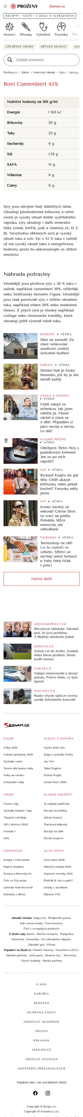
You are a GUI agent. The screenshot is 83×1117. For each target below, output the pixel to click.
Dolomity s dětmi (14, 894)
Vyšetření (43, 35)
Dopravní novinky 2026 (58, 873)
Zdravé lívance (53, 817)
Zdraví (46, 364)
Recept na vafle (54, 831)
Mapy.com (39, 918)
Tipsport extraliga (15, 817)
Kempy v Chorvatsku (16, 859)
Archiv (41, 1031)
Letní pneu (36, 955)
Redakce (41, 1003)
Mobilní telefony (43, 950)
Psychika (61, 35)
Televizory (70, 955)
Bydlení (47, 334)
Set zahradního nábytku (56, 939)
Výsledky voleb (13, 761)
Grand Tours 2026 (55, 782)
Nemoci (9, 35)
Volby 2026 (10, 747)
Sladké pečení (53, 439)
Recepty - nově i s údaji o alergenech (40, 15)
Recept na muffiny (55, 810)
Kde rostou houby (31, 923)
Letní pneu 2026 (54, 859)
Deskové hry (53, 955)
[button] (21, 346)
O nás (41, 984)
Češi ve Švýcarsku (15, 880)
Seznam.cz (57, 6)
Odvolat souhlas (41, 1059)
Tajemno (48, 537)
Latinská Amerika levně (18, 887)
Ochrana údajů (41, 1012)
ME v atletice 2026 (16, 824)
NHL (7, 838)
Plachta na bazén (47, 934)
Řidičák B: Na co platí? (58, 880)
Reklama (41, 1040)
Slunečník (18, 939)
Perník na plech (53, 838)
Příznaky (26, 35)
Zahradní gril (36, 944)
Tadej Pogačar (52, 768)
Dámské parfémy (16, 955)
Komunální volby (14, 782)
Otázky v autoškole (56, 887)
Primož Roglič (53, 775)
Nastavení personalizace (42, 1068)
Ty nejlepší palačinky (56, 803)
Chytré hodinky (30, 960)
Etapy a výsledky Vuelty (58, 754)
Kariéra (41, 993)
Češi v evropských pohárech (41, 928)
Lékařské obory (19, 46)
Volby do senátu (14, 775)
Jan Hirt (49, 761)
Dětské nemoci (54, 46)
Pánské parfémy (52, 960)
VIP (43, 469)
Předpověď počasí (59, 918)
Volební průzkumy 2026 (18, 754)
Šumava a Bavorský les (18, 873)
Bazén (30, 934)
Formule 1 (9, 831)
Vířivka (50, 944)
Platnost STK (52, 894)
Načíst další (41, 579)
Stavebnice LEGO (67, 950)
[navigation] (5, 6)
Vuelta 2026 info (54, 747)
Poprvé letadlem (14, 866)
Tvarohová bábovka (55, 824)
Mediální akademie (41, 1021)
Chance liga (11, 803)
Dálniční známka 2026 (57, 866)
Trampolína (66, 934)
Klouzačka (32, 939)
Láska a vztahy (54, 395)
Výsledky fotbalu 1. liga (18, 810)
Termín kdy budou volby (18, 768)
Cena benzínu (53, 923)
